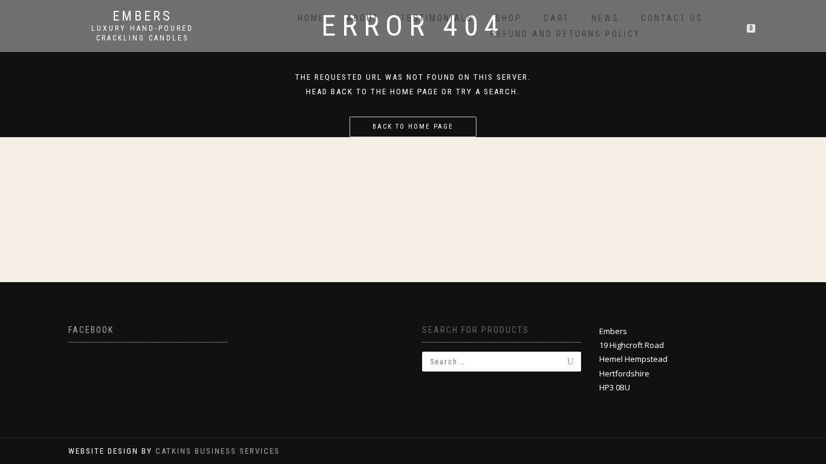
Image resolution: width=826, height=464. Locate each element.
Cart (557, 18)
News (605, 18)
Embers (142, 16)
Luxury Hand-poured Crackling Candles (142, 33)
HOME (311, 18)
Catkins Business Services (217, 451)
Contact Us (672, 18)
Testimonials (437, 18)
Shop (508, 18)
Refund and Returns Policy (565, 34)
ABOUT (362, 18)
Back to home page (413, 126)
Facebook (91, 330)
